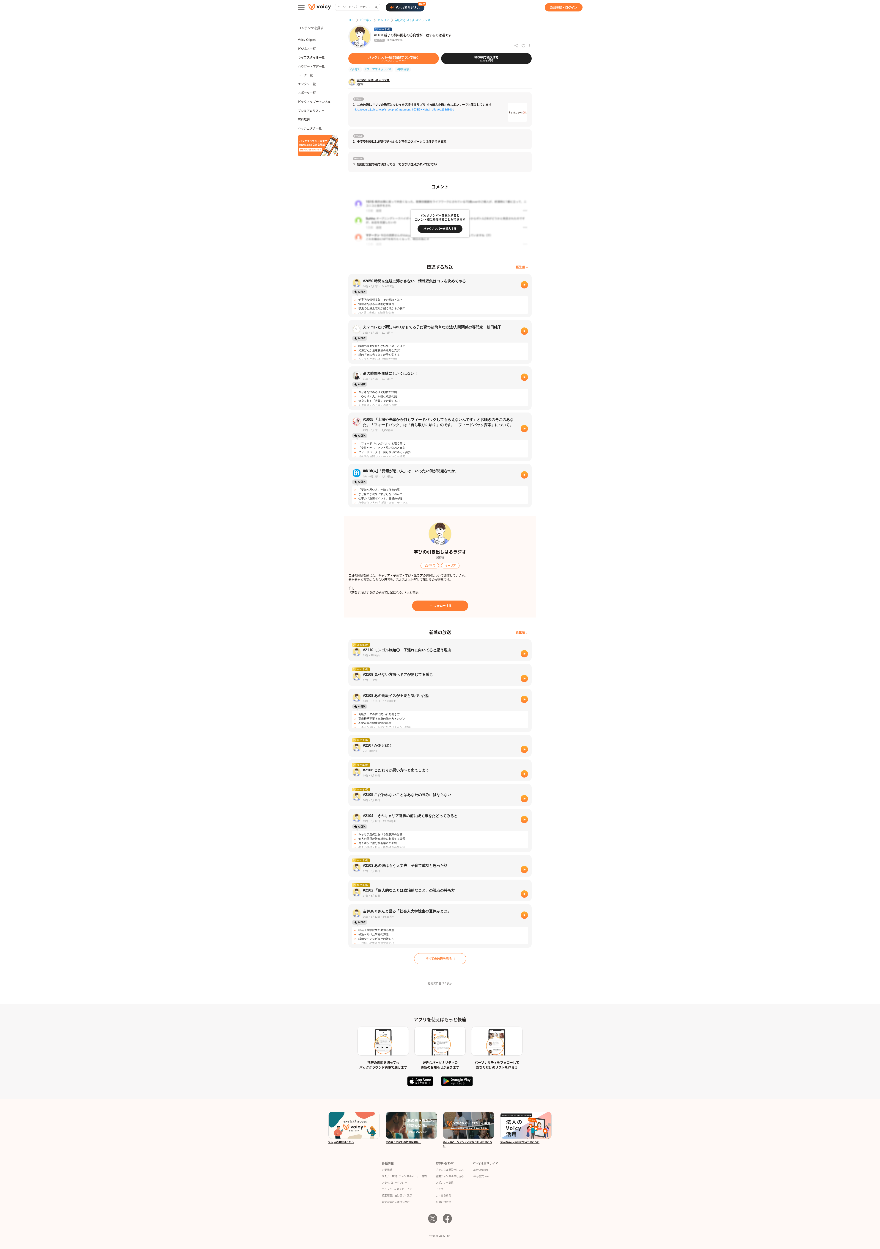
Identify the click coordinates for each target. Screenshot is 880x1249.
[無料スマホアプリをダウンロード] (318, 145)
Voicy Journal (480, 1170)
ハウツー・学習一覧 (311, 66)
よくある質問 (443, 1195)
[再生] (524, 284)
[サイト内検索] (376, 7)
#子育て (355, 69)
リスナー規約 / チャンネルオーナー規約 (404, 1176)
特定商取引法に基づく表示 (397, 1195)
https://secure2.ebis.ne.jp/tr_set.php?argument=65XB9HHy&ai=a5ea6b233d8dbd (403, 109)
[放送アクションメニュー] (529, 45)
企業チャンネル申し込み (450, 1176)
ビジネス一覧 (307, 48)
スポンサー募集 (445, 1182)
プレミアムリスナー (311, 110)
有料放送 (304, 119)
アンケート (442, 1189)
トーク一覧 (305, 75)
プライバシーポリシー (394, 1182)
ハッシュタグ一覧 (310, 128)
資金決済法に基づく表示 (396, 1202)
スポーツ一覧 (307, 92)
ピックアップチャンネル (314, 101)
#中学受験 (402, 69)
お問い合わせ (443, 1202)
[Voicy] (319, 7)
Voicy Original (307, 40)
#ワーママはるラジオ (378, 69)
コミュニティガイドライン (397, 1189)
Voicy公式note (481, 1176)
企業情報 (387, 1170)
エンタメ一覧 (307, 84)
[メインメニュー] (301, 7)
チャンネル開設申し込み (450, 1170)
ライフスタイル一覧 (311, 57)
